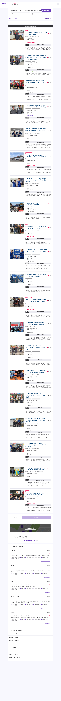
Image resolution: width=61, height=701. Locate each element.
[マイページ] (58, 4)
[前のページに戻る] (10, 10)
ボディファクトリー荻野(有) (45, 608)
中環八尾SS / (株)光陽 (46, 577)
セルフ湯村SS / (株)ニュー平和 (45, 561)
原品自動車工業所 (47, 592)
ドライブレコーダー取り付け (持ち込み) (41, 14)
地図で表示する (48, 18)
